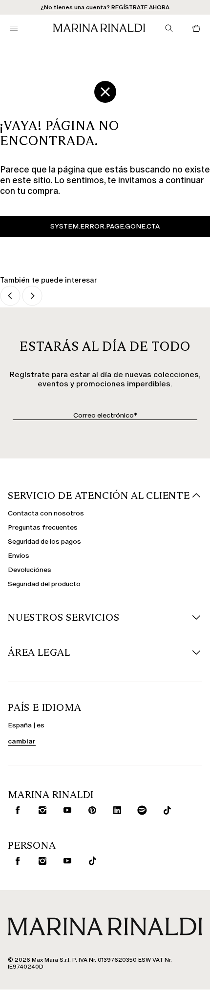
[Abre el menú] (14, 28)
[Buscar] (169, 28)
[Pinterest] (90, 810)
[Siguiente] (32, 296)
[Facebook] (15, 810)
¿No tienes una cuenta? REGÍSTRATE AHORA (105, 7)
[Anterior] (10, 296)
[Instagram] (40, 810)
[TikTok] (165, 810)
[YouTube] (65, 810)
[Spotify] (140, 810)
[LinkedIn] (115, 810)
